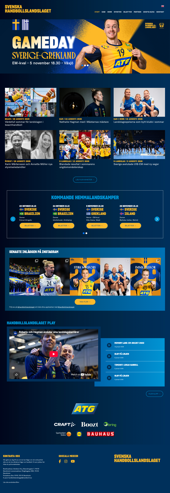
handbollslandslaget (24, 260)
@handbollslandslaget (26, 307)
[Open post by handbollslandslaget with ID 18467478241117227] (55, 277)
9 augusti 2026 (135, 161)
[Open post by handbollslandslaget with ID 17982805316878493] (115, 277)
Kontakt (160, 12)
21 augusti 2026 (134, 119)
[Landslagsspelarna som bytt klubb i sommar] (139, 102)
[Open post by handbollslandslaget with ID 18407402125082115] (145, 277)
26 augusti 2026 (21, 119)
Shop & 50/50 (148, 12)
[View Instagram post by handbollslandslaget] (37, 293)
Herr (109, 12)
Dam (61, 119)
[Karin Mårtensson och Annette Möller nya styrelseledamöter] (30, 144)
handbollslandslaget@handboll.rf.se (20, 478)
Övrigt (8, 161)
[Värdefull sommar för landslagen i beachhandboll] (30, 102)
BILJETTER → (30, 226)
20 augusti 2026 (22, 161)
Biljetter (127, 12)
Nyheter (117, 12)
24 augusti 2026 (73, 119)
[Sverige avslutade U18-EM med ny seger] (139, 144)
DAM (103, 12)
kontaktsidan (15, 464)
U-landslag (65, 161)
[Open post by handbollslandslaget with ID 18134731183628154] (24, 277)
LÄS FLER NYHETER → (85, 180)
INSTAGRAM (50, 252)
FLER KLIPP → (155, 394)
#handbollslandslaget (66, 307)
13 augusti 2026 (81, 161)
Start (97, 12)
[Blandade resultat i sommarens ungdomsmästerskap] (85, 144)
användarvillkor (14, 482)
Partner (137, 12)
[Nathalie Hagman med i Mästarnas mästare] (85, 102)
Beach (8, 119)
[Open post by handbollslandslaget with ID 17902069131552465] (85, 277)
